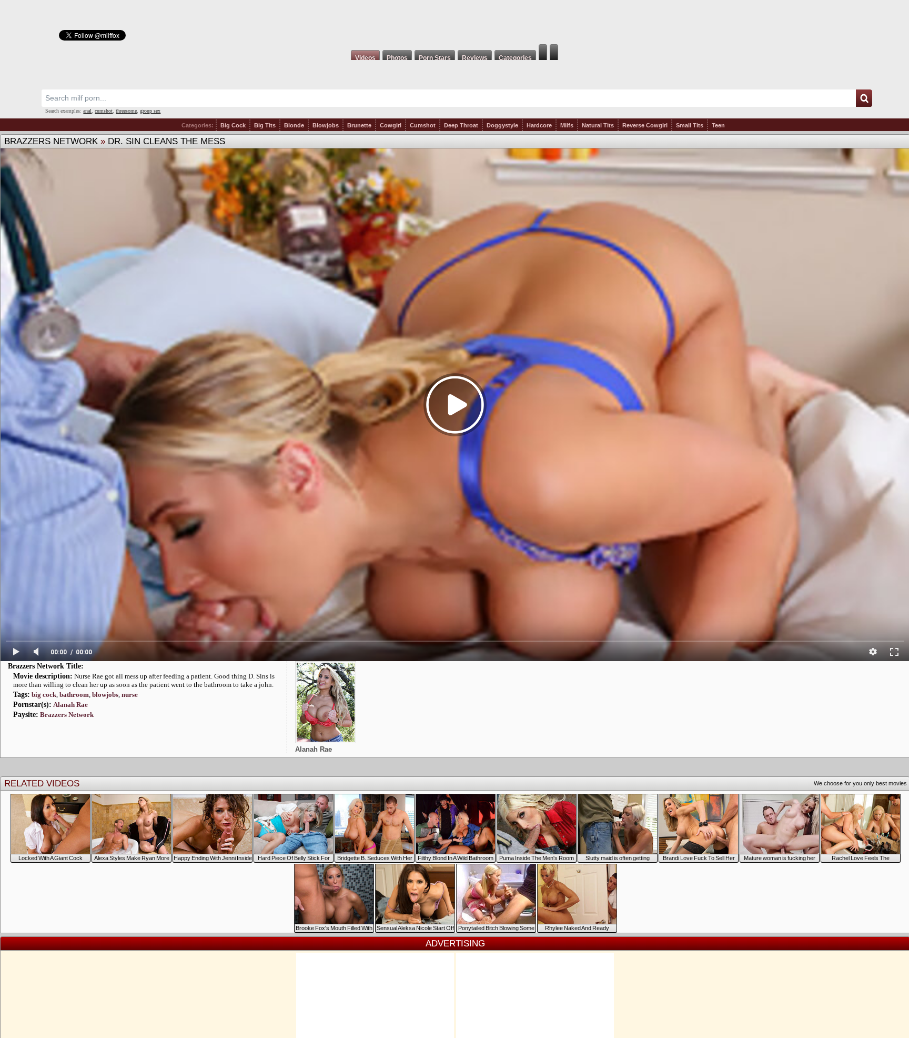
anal (87, 111)
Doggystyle (502, 125)
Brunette (359, 125)
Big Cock (233, 125)
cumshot (104, 111)
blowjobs (105, 694)
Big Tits (265, 125)
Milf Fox (454, 22)
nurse (130, 694)
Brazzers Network (51, 141)
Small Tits (689, 125)
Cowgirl (390, 125)
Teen (718, 125)
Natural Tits (598, 125)
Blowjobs (325, 125)
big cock (44, 694)
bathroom (74, 694)
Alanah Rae (70, 704)
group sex (150, 111)
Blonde (294, 125)
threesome (126, 111)
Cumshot (423, 125)
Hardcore (539, 125)
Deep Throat (461, 125)
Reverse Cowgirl (645, 125)
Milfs (566, 125)
